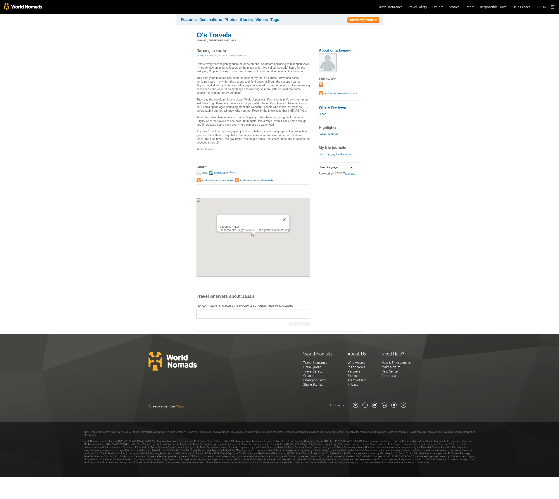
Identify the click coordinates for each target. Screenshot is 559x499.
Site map (354, 376)
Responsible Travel (493, 7)
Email (204, 173)
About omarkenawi (335, 50)
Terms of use (357, 380)
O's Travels (214, 35)
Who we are (356, 362)
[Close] (284, 220)
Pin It (232, 172)
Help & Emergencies (396, 362)
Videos (261, 19)
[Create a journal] (363, 20)
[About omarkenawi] (328, 70)
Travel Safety (417, 7)
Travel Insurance (390, 7)
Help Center (521, 7)
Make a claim (390, 367)
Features (189, 19)
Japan (322, 114)
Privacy (353, 384)
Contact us (389, 376)
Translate (349, 173)
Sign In (541, 7)
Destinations (210, 19)
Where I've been (332, 107)
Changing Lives (314, 380)
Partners (354, 371)
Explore (437, 7)
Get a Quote (312, 367)
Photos (230, 19)
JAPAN (200, 56)
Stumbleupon (221, 173)
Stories (454, 7)
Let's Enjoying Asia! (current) (335, 154)
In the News (356, 367)
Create (469, 7)
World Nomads (23, 7)
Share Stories (313, 384)
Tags (274, 19)
